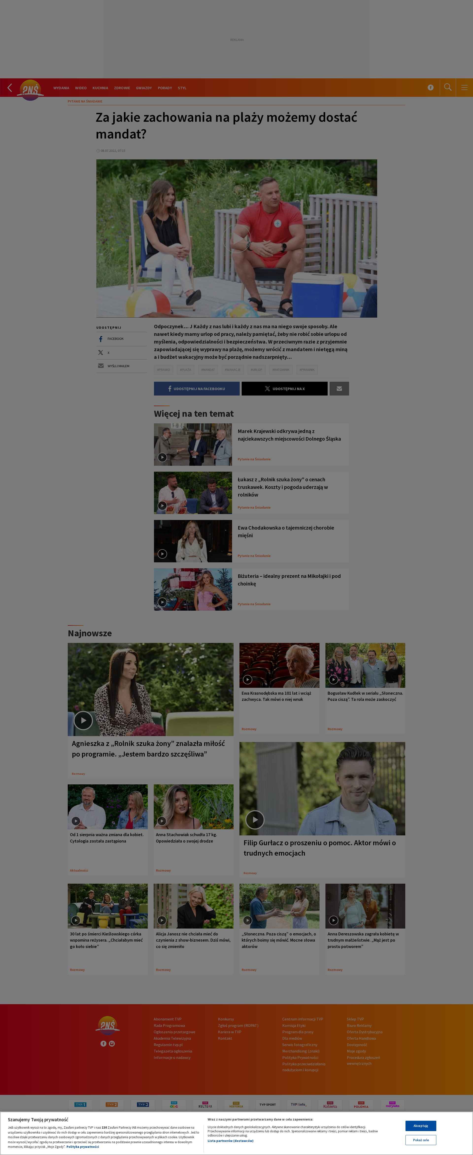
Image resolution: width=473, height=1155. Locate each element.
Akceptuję (421, 1126)
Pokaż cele (421, 1140)
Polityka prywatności (83, 1147)
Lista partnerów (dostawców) (230, 1141)
